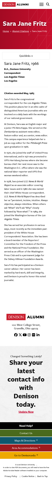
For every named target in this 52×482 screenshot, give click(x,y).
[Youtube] (24, 335)
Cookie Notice (28, 476)
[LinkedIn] (37, 335)
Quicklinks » (26, 56)
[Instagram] (28, 335)
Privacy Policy (11, 476)
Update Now (26, 412)
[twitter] (19, 335)
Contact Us (26, 433)
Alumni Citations (20, 31)
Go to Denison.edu (25, 455)
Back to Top (42, 476)
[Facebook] (15, 335)
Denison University (28, 465)
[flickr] (32, 335)
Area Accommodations (25, 448)
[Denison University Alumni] (16, 4)
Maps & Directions (25, 440)
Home (6, 31)
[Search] (47, 4)
